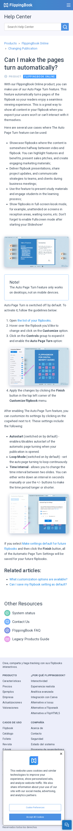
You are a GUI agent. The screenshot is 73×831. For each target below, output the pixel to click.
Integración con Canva (44, 697)
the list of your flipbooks (34, 320)
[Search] (65, 27)
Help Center (17, 17)
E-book (7, 749)
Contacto (36, 733)
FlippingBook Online (35, 43)
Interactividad (39, 681)
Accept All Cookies (35, 817)
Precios (7, 686)
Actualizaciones (12, 702)
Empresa (8, 697)
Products (10, 43)
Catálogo (8, 733)
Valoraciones (10, 707)
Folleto (7, 738)
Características (12, 681)
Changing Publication (22, 48)
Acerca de (37, 728)
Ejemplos (8, 691)
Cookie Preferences (35, 807)
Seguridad (37, 738)
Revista (7, 744)
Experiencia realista (43, 686)
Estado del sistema (42, 744)
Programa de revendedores (47, 749)
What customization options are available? (38, 579)
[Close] (61, 753)
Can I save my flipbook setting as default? (38, 584)
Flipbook (8, 728)
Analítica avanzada (42, 691)
